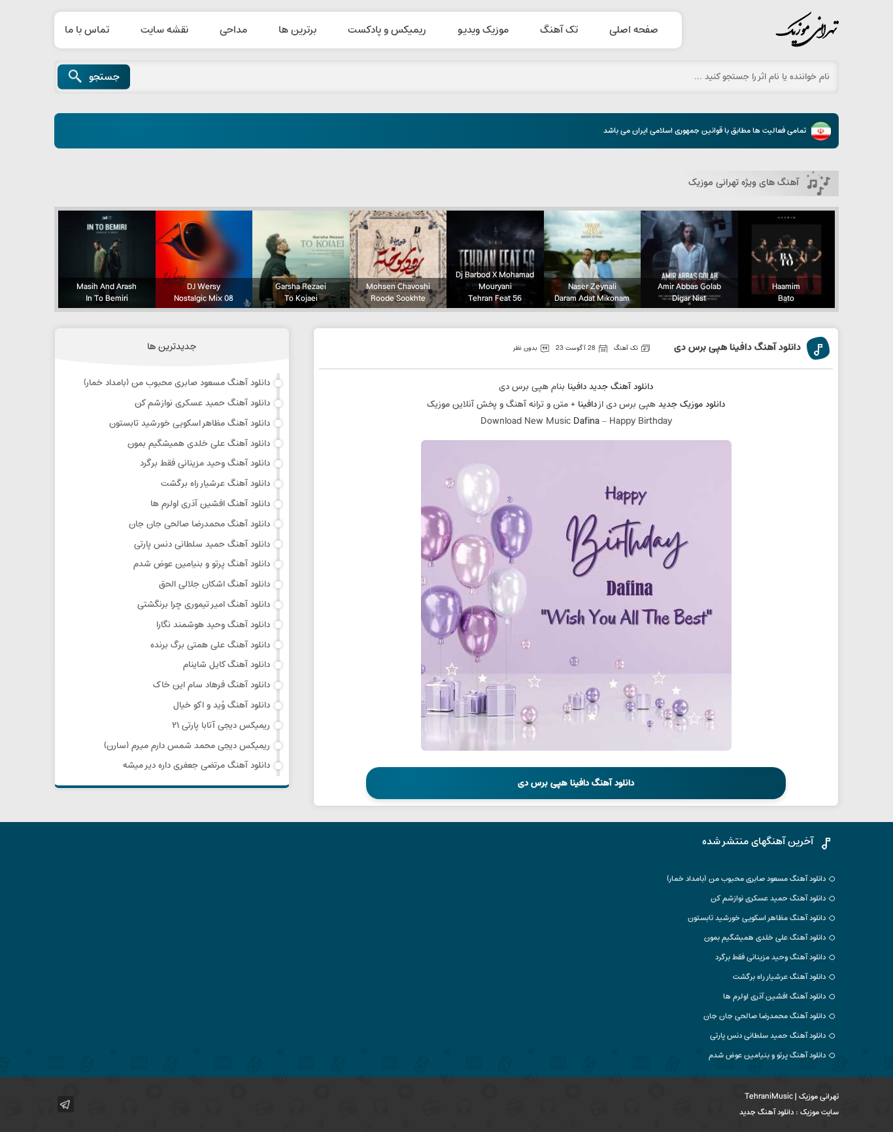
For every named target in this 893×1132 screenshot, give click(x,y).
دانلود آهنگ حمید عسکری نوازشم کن (202, 403)
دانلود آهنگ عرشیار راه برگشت (215, 483)
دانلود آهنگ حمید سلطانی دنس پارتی (202, 544)
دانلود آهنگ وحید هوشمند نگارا (213, 624)
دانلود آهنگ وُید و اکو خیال (221, 705)
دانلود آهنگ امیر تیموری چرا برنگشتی (203, 604)
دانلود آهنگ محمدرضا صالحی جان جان (199, 524)
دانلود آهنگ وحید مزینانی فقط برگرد (205, 463)
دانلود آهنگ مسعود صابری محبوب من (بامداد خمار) (177, 382)
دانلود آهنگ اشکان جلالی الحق (214, 584)
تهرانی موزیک (777, 30)
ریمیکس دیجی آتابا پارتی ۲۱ (221, 725)
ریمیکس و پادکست (387, 30)
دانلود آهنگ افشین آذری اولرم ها (210, 503)
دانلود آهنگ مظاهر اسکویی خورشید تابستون (189, 423)
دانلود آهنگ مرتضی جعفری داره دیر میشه (196, 765)
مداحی (233, 30)
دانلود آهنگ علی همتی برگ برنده (210, 645)
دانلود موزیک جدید (691, 404)
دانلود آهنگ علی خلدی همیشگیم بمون (198, 443)
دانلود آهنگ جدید (621, 386)
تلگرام (66, 1104)
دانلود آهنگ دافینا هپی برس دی (737, 348)
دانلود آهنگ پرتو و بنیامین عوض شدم (201, 564)
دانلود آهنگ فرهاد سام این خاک (211, 685)
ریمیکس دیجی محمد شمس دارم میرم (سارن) (187, 745)
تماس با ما (87, 30)
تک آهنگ (559, 30)
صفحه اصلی (633, 30)
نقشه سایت (164, 30)
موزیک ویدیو (483, 30)
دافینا (576, 386)
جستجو (104, 77)
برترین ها (297, 30)
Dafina (586, 421)
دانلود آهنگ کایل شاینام (226, 664)
